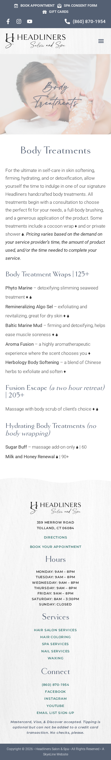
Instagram (55, 699)
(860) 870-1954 (55, 685)
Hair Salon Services (55, 630)
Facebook (55, 692)
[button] (101, 41)
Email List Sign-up (55, 713)
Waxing (56, 658)
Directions (55, 537)
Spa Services (55, 644)
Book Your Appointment (55, 547)
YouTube (55, 706)
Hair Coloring (55, 637)
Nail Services (55, 651)
